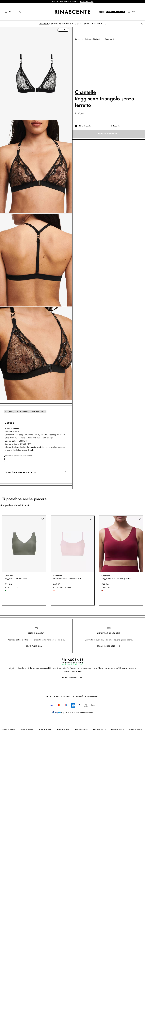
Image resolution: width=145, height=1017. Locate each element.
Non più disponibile (108, 134)
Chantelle (85, 92)
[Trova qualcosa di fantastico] (18, 12)
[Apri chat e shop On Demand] (72, 661)
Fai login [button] (44, 24)
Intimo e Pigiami (92, 38)
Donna (78, 38)
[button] (129, 12)
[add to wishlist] (63, 30)
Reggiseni (109, 38)
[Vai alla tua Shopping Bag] (138, 12)
